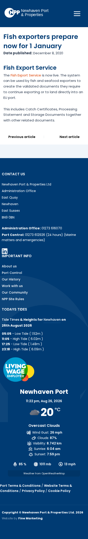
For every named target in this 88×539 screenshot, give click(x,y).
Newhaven (52, 319)
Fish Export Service (26, 75)
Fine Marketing (30, 518)
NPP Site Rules (13, 299)
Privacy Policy (33, 491)
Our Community (15, 292)
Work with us (12, 286)
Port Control (12, 273)
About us (9, 266)
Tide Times (10, 319)
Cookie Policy (59, 491)
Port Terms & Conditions (20, 485)
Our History (11, 279)
